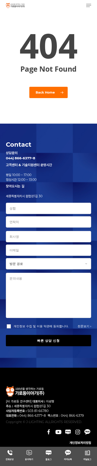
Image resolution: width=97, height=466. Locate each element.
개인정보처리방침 (80, 443)
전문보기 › (84, 326)
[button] (88, 5)
